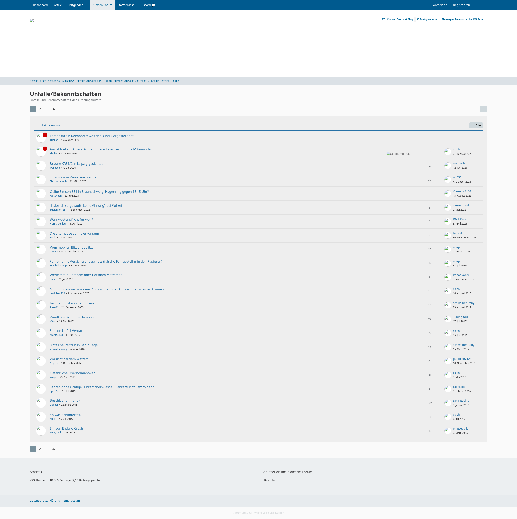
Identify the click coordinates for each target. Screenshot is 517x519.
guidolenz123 (57, 293)
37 (53, 109)
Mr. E (52, 419)
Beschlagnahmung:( (65, 400)
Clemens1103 (462, 191)
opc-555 (54, 391)
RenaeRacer (461, 275)
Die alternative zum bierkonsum (74, 233)
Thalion (54, 140)
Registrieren (461, 5)
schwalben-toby (463, 303)
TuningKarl (460, 317)
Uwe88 (54, 251)
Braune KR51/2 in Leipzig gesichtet (76, 163)
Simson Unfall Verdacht (68, 330)
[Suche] (480, 5)
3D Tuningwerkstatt (428, 19)
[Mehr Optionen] (483, 109)
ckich (456, 149)
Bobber (54, 404)
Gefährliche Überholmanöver (72, 373)
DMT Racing (461, 219)
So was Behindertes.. (66, 415)
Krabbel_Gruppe (59, 265)
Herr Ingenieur (58, 223)
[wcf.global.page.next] (61, 109)
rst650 (457, 177)
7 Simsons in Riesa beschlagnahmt (76, 177)
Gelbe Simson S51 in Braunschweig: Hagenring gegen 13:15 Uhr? (99, 191)
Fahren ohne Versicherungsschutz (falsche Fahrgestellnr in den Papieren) (106, 261)
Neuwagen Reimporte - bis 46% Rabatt (463, 19)
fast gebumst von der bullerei (72, 303)
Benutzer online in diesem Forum (287, 472)
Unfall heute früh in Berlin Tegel (74, 345)
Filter (478, 125)
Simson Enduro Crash (66, 428)
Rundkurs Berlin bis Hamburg (72, 317)
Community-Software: (259, 513)
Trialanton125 (57, 209)
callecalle (459, 387)
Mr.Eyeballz (56, 432)
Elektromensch (58, 181)
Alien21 (54, 307)
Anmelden (440, 5)
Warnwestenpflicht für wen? (71, 219)
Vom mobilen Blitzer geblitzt (71, 247)
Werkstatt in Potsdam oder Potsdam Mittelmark (87, 275)
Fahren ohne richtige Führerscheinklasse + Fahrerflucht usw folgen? (102, 387)
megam (458, 247)
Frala (53, 279)
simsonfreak (461, 205)
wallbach (55, 167)
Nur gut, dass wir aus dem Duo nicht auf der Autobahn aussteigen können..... (109, 289)
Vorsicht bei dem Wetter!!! (69, 359)
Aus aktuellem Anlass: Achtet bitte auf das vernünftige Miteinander (101, 149)
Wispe (53, 377)
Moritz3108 (56, 335)
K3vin (53, 237)
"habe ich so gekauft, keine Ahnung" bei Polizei (86, 205)
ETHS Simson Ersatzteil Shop (397, 19)
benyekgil (459, 233)
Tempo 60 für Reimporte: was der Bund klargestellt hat (92, 135)
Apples (54, 363)
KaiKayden (56, 195)
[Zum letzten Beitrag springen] (447, 151)
